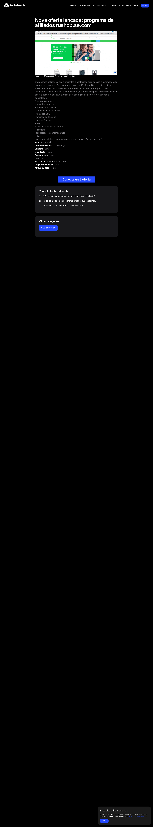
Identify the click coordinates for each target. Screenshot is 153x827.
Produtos (100, 5)
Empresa (125, 5)
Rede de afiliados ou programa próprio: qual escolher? (69, 201)
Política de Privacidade (138, 816)
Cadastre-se (144, 5)
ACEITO (104, 821)
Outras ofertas (48, 227)
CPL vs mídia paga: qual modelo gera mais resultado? (69, 196)
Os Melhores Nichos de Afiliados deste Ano (64, 205)
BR (135, 5)
